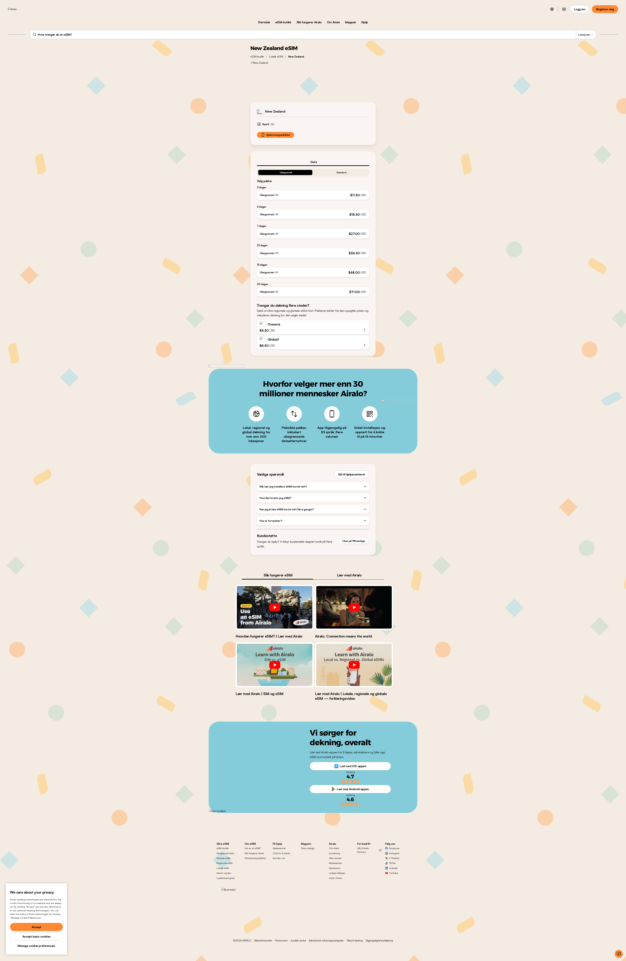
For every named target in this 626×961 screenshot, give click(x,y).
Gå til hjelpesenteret (351, 474)
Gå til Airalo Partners (363, 850)
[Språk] (552, 9)
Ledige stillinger (337, 873)
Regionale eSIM (224, 863)
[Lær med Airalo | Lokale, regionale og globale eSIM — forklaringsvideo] (354, 665)
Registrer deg (605, 9)
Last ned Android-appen (353, 789)
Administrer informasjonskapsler (326, 940)
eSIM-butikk (283, 22)
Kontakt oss (279, 858)
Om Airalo (333, 22)
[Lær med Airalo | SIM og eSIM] (274, 665)
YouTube (393, 873)
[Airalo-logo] (17, 9)
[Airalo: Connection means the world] (354, 607)
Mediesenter (335, 863)
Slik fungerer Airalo (309, 22)
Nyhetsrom (334, 868)
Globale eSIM (223, 858)
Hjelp (364, 22)
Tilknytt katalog (354, 940)
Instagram (394, 853)
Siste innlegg (307, 848)
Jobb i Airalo (335, 878)
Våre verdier (335, 858)
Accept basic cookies (36, 936)
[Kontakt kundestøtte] (619, 954)
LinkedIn (393, 868)
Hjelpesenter (279, 848)
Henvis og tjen (223, 873)
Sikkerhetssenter (263, 940)
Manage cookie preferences (36, 945)
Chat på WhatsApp (353, 541)
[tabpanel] (313, 231)
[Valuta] (564, 9)
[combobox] (313, 34)
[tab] (313, 162)
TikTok (392, 863)
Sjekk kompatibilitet (278, 134)
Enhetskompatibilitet (255, 858)
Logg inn (579, 9)
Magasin (350, 22)
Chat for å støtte (281, 853)
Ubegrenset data (225, 853)
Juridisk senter (298, 940)
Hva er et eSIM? (253, 848)
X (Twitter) (394, 858)
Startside (264, 22)
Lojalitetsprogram (225, 878)
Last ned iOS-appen (353, 766)
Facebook (394, 848)
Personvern (281, 940)
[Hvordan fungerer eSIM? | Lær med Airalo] (274, 607)
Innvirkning (334, 853)
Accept (36, 927)
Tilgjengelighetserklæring (379, 940)
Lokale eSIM (276, 56)
